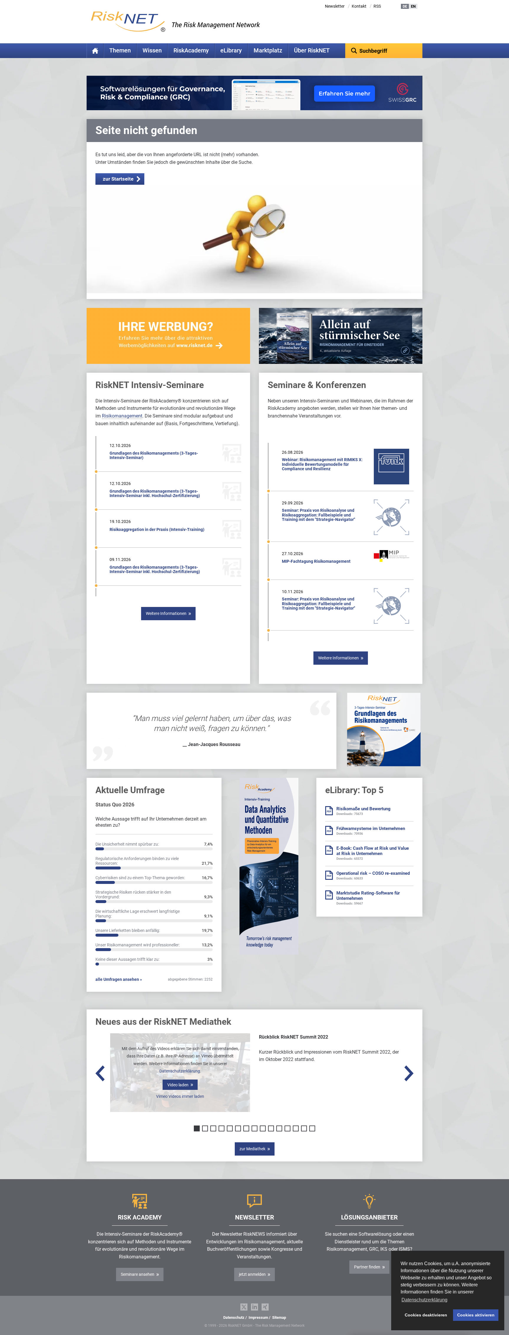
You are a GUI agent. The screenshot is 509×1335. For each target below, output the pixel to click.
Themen (120, 50)
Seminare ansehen (137, 1274)
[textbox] (384, 51)
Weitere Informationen (166, 613)
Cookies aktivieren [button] (476, 1315)
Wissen (152, 50)
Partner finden (367, 1267)
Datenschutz (233, 1317)
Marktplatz (268, 50)
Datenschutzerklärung (179, 1071)
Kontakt (359, 6)
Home (95, 50)
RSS (377, 6)
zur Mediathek (252, 1148)
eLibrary (231, 50)
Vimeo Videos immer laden (180, 1096)
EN (413, 6)
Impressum (258, 1317)
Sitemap (279, 1317)
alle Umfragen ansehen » (118, 979)
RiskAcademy (191, 50)
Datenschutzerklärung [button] (424, 1299)
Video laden (178, 1084)
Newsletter (335, 6)
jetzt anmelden (252, 1274)
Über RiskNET (312, 50)
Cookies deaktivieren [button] (426, 1315)
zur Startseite (118, 179)
